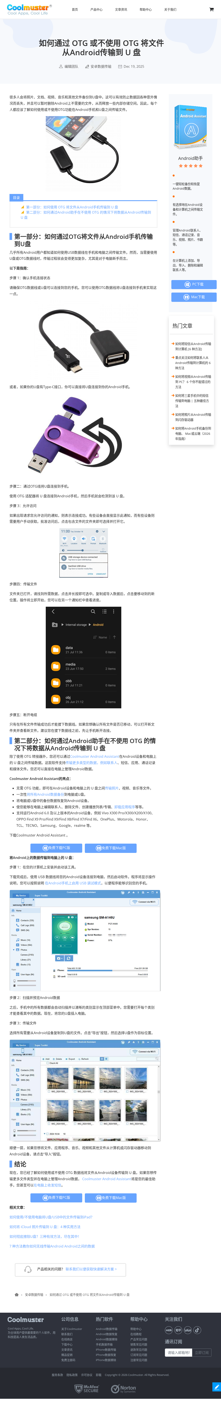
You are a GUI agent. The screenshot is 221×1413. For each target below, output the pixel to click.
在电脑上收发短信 (47, 1185)
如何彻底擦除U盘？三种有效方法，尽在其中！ (45, 1236)
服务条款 (57, 1375)
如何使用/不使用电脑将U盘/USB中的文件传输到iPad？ (51, 1217)
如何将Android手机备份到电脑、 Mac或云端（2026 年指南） (193, 433)
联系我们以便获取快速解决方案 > (91, 1269)
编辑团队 (71, 66)
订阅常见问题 (138, 1355)
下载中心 (67, 1344)
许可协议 (86, 1375)
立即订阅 (202, 1352)
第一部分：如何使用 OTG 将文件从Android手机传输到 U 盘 (72, 207)
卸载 (98, 1375)
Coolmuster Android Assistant (94, 756)
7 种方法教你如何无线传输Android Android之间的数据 (52, 1246)
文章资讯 (67, 1350)
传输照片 (112, 788)
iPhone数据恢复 (106, 1355)
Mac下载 (197, 297)
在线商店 (67, 1339)
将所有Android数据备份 (45, 794)
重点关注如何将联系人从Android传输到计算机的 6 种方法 (193, 363)
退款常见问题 (138, 1350)
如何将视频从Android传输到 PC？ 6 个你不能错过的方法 (193, 382)
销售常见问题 (138, 1344)
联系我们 (67, 1334)
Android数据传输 (106, 1329)
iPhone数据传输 (106, 1350)
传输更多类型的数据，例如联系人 (91, 762)
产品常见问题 (138, 1339)
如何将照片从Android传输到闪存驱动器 (193, 417)
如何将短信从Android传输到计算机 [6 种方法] (193, 346)
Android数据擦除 (106, 1339)
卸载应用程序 (124, 807)
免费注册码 (68, 1360)
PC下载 (197, 284)
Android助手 (190, 158)
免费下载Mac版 (114, 847)
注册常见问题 (138, 1360)
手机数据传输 (104, 1344)
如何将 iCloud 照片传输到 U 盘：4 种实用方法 (45, 1226)
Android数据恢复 (106, 1334)
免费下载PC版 (59, 847)
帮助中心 (136, 1329)
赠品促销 (67, 1355)
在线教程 (136, 1334)
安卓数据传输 (101, 66)
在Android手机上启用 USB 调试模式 (73, 883)
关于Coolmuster (71, 1329)
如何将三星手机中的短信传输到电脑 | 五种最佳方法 (192, 401)
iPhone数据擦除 (106, 1360)
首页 (75, 9)
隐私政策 (72, 1375)
